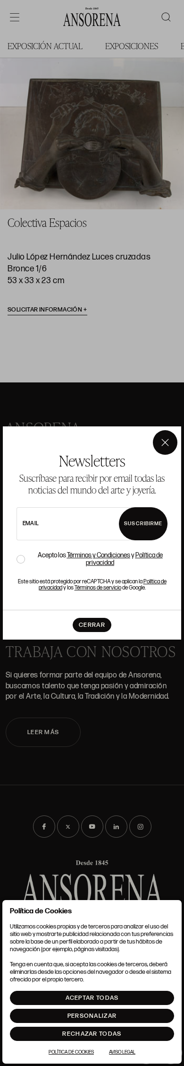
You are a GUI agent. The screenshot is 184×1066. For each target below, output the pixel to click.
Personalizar (92, 1016)
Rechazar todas (91, 1034)
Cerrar (92, 625)
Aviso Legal (122, 1052)
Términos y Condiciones (98, 555)
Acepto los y (100, 559)
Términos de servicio (98, 587)
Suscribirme (143, 523)
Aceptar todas (92, 998)
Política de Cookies (71, 1052)
